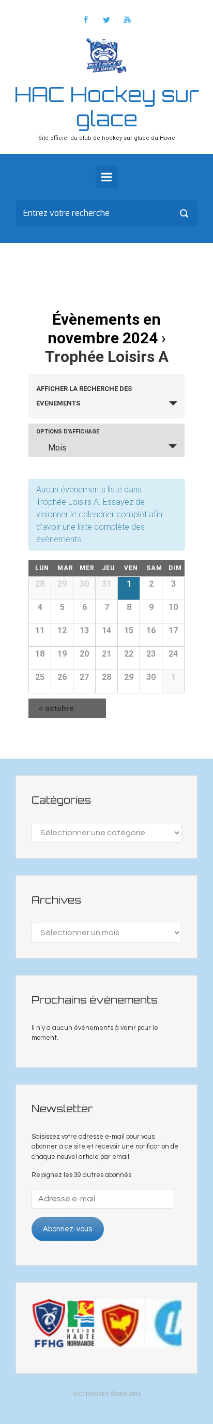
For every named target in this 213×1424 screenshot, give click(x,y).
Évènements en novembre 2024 (104, 328)
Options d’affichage (67, 431)
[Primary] (106, 177)
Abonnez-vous (67, 1229)
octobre (56, 708)
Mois (57, 448)
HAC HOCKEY (90, 1394)
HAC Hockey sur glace (106, 106)
